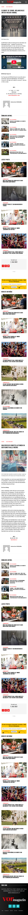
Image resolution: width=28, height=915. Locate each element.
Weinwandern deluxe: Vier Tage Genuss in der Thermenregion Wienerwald (13, 432)
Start (2, 6)
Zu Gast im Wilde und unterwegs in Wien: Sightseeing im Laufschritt (13, 384)
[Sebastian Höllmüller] (6, 104)
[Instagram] (6, 266)
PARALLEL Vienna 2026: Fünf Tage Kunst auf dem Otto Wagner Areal (18, 129)
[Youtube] (8, 266)
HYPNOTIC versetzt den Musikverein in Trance (12, 205)
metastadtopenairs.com (14, 95)
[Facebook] (3, 266)
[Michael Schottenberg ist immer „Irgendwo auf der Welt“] (14, 217)
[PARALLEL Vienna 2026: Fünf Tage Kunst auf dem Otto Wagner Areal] (5, 129)
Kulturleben (9, 6)
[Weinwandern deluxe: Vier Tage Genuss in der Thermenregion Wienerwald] (14, 420)
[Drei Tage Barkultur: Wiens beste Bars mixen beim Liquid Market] (14, 169)
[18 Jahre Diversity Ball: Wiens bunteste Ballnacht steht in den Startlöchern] (14, 241)
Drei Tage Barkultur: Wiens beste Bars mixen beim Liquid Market (13, 181)
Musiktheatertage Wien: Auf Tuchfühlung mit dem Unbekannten (18, 152)
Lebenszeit (6, 179)
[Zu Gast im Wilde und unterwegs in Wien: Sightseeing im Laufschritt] (14, 373)
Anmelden (14, 287)
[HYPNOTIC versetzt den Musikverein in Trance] (14, 193)
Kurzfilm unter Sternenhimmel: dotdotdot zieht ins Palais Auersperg (17, 137)
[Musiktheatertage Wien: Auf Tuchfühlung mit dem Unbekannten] (5, 152)
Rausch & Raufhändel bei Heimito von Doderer (18, 121)
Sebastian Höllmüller (16, 102)
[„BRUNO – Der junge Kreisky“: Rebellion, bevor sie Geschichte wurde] (5, 144)
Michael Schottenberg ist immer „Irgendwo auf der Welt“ (11, 228)
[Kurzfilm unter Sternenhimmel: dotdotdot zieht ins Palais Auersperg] (5, 137)
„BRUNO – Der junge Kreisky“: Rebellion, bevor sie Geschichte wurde (17, 145)
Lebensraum (6, 382)
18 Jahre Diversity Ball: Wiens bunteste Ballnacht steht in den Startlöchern (13, 252)
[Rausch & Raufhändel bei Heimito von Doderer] (5, 121)
